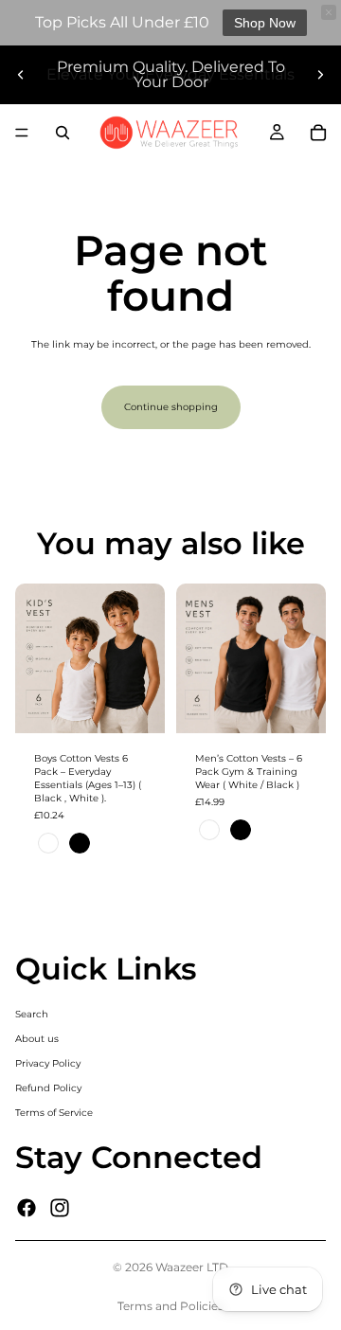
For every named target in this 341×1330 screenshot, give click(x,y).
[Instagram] (59, 1207)
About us (37, 1039)
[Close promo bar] (328, 12)
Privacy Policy (48, 1063)
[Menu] (22, 132)
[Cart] (318, 132)
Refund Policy (48, 1088)
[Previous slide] (21, 75)
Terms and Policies (170, 1306)
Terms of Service (54, 1112)
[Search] (62, 132)
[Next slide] (320, 75)
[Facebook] (26, 1207)
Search (31, 1014)
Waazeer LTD (191, 1267)
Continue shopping (171, 407)
